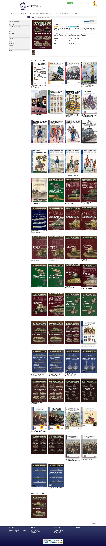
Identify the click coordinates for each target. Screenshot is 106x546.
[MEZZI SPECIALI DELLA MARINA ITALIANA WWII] (39, 361)
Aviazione (11, 28)
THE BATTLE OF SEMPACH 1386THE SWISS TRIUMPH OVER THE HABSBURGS (55, 431)
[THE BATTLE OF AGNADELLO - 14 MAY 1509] (89, 447)
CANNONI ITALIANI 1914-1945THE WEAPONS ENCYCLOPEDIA (70, 403)
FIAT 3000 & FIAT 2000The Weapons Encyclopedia (85, 260)
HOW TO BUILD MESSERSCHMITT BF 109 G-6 (17, 530)
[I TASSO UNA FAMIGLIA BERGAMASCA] (39, 102)
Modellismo (34, 17)
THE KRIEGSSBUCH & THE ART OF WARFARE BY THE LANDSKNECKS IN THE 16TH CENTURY (72, 431)
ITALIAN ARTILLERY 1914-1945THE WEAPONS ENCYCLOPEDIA (86, 403)
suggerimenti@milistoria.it (35, 531)
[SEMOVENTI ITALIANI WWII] (39, 332)
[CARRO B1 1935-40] (73, 275)
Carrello (70, 3)
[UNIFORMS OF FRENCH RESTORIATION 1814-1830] (73, 161)
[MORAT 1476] (89, 102)
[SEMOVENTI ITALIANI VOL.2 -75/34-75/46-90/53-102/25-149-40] (73, 218)
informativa (78, 529)
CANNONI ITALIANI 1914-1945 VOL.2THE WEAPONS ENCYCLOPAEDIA (53, 203)
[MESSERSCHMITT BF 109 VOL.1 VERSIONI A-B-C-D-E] (39, 218)
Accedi (87, 3)
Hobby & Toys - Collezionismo (14, 48)
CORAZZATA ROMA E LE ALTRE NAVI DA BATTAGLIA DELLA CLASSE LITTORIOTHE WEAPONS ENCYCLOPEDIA (71, 374)
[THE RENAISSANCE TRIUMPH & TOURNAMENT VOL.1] (89, 417)
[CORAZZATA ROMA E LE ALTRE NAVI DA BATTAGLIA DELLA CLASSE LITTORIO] (73, 361)
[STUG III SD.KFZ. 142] (39, 247)
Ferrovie (10, 31)
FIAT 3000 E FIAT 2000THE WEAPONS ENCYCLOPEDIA (70, 260)
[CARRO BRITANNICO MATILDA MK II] (73, 190)
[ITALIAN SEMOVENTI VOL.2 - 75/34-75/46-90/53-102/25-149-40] (89, 218)
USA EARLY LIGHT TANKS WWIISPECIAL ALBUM (53, 455)
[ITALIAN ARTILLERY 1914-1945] (89, 390)
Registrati (83, 3)
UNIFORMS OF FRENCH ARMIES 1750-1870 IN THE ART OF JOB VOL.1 (38, 144)
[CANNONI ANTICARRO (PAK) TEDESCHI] (73, 304)
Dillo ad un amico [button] (80, 26)
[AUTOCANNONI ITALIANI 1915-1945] (39, 390)
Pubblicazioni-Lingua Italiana (14, 21)
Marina (10, 29)
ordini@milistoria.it (34, 530)
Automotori (11, 50)
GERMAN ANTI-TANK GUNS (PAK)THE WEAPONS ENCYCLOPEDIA (86, 317)
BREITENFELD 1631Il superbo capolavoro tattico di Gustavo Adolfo (55, 86)
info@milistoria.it (34, 532)
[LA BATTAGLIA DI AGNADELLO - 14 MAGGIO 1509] (73, 447)
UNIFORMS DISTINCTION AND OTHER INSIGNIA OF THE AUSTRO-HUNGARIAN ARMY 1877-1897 (88, 346)
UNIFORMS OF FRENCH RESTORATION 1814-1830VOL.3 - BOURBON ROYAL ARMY (56, 174)
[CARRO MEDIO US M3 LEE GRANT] (56, 218)
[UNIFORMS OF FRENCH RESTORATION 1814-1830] (56, 161)
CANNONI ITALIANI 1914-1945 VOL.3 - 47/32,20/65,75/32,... (37, 288)
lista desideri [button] (64, 26)
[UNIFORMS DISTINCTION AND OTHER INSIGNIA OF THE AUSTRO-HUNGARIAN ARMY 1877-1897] (89, 333)
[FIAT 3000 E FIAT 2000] (73, 247)
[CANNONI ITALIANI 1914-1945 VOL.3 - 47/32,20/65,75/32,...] (39, 275)
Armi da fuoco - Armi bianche (14, 22)
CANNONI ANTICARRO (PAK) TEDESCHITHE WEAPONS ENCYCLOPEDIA (71, 317)
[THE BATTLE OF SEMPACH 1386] (56, 418)
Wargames (11, 36)
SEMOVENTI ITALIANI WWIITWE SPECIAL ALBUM (35, 345)
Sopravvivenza (11, 43)
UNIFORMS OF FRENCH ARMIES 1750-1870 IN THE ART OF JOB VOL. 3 (72, 144)
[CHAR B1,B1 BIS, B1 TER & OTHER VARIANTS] (89, 275)
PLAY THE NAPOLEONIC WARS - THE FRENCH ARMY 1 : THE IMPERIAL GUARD (38, 203)
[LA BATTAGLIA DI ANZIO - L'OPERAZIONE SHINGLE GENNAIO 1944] (89, 132)
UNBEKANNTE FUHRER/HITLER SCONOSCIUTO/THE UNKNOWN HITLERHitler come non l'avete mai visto (87, 85)
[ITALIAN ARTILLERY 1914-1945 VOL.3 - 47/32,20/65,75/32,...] (56, 275)
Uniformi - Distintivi (12, 34)
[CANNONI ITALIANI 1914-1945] (73, 390)
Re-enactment (11, 46)
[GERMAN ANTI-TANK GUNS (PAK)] (89, 304)
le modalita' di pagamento (58, 530)
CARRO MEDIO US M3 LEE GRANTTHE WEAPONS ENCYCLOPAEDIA (53, 231)
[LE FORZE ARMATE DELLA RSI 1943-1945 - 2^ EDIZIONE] (39, 73)
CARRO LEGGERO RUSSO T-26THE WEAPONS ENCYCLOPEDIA (86, 203)
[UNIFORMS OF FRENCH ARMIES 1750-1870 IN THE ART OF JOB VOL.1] (39, 131)
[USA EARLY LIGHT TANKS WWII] (56, 444)
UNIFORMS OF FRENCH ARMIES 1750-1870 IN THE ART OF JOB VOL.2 (55, 144)
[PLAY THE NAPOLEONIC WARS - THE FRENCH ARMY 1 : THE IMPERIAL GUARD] (39, 190)
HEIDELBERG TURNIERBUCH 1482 (36, 173)
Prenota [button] (56, 26)
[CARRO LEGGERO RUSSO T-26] (89, 190)
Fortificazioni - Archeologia (14, 40)
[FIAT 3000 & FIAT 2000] (89, 247)
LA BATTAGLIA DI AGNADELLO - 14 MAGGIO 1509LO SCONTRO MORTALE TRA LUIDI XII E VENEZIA (72, 460)
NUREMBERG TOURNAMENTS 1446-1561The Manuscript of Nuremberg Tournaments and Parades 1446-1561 (72, 115)
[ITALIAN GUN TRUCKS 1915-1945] (56, 390)
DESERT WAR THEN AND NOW (14, 529)
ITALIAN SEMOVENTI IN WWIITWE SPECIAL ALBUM (52, 345)
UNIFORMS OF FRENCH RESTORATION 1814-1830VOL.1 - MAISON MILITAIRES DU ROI (89, 174)
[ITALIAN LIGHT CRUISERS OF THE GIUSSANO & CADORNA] (56, 475)
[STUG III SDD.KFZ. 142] (56, 247)
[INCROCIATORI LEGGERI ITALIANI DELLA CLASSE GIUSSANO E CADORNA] (39, 475)
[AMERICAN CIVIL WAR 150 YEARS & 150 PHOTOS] (73, 73)
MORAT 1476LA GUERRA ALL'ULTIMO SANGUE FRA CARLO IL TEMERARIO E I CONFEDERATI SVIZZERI (89, 115)
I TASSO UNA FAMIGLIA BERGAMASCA (37, 114)
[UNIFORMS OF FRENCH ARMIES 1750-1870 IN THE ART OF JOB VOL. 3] (73, 131)
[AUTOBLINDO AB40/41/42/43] (39, 304)
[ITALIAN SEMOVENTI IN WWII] (56, 332)
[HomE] (30, 6)
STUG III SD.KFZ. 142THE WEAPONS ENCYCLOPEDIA (36, 260)
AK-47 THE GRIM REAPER (13, 531)
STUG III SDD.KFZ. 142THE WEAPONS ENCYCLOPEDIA (53, 260)
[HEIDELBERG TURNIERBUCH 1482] (39, 161)
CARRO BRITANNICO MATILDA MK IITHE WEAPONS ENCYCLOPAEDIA (70, 203)
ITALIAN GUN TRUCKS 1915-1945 (53, 402)
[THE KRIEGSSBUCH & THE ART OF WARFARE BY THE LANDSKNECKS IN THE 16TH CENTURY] (73, 418)
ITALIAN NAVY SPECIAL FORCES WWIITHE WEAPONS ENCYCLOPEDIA (54, 375)
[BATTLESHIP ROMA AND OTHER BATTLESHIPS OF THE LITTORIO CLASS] (89, 361)
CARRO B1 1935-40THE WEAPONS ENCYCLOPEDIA (70, 287)
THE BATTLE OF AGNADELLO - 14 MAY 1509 (88, 459)
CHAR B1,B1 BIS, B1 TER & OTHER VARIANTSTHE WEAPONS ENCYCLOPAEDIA (88, 288)
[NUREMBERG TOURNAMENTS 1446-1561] (73, 102)
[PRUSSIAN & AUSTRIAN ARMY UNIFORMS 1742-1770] (56, 102)
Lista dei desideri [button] (77, 3)
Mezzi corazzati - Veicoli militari (14, 26)
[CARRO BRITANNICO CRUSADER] (56, 304)
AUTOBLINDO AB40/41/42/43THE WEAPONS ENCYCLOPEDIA (36, 317)
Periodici (10, 41)
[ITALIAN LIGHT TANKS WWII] (73, 332)
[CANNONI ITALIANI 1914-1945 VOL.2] (56, 190)
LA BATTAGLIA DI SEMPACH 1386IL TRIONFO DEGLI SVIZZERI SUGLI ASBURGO (38, 431)
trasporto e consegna (57, 531)
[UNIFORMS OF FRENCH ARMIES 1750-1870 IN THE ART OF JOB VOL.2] (56, 131)
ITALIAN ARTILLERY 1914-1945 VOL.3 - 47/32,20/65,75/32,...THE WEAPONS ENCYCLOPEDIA (54, 289)
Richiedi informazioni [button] (73, 26)
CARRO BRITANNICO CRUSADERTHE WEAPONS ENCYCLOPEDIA (53, 317)
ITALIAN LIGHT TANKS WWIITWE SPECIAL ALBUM (69, 345)
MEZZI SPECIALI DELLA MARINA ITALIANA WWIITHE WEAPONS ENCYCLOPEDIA (38, 375)
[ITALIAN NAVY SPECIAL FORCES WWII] (56, 361)
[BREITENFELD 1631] (56, 73)
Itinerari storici (11, 45)
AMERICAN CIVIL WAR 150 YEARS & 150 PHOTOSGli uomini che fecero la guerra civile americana (72, 85)
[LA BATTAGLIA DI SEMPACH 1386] (39, 418)
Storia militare (11, 33)
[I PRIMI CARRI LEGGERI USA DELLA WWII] (39, 444)
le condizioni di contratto (58, 529)
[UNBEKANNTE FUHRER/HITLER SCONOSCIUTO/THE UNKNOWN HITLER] (89, 73)
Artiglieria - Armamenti (13, 24)
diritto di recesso (57, 532)
